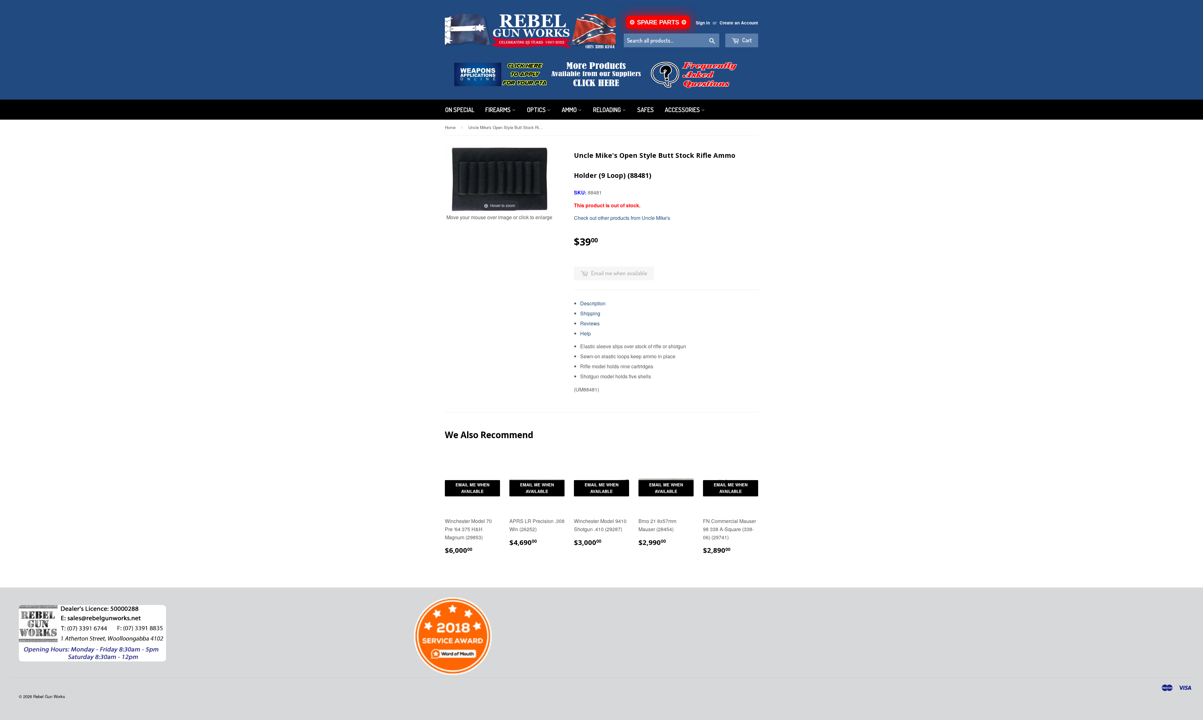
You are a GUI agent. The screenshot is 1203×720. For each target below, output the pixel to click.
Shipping (590, 313)
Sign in (703, 23)
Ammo (570, 110)
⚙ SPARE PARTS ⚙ (658, 22)
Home (450, 127)
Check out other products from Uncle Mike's (622, 217)
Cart (746, 40)
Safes (645, 110)
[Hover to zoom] (499, 178)
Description (593, 303)
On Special (459, 110)
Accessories (683, 110)
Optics (537, 110)
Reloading (607, 110)
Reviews (590, 323)
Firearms (498, 110)
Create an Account (739, 23)
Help (585, 333)
